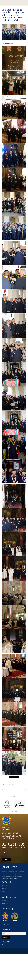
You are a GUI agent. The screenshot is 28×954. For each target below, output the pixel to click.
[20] (14, 666)
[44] (14, 83)
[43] (14, 107)
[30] (14, 423)
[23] (14, 593)
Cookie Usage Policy (8, 950)
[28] (14, 471)
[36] (14, 277)
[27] (14, 496)
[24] (14, 568)
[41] (14, 155)
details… (16, 878)
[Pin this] (12, 785)
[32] (14, 374)
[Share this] (3, 785)
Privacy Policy (15, 950)
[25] (14, 544)
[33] (14, 350)
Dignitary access (5, 903)
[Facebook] (2, 945)
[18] (14, 714)
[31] (14, 398)
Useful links (4, 888)
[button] (10, 811)
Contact (3, 891)
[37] (14, 253)
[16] (14, 763)
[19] (14, 690)
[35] (14, 301)
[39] (14, 204)
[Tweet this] (6, 785)
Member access (5, 900)
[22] (14, 617)
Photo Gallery (4, 885)
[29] (14, 447)
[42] (14, 131)
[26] (14, 520)
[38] (14, 228)
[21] (14, 641)
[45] (14, 58)
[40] (14, 180)
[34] (14, 325)
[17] (14, 739)
